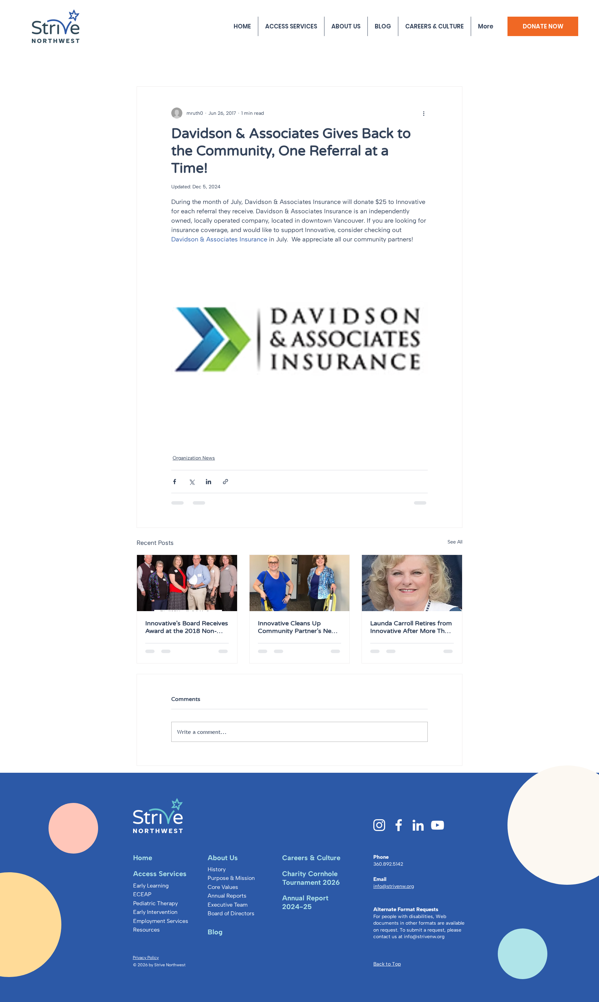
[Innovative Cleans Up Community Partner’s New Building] (300, 583)
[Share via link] (225, 481)
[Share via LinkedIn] (208, 481)
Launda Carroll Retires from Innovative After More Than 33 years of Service (411, 627)
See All (455, 542)
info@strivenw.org (424, 937)
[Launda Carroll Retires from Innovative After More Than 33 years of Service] (412, 583)
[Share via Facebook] (174, 481)
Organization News (194, 458)
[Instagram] (379, 825)
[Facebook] (399, 825)
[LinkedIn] (418, 825)
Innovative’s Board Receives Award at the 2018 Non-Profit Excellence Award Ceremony (186, 627)
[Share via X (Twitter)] (191, 481)
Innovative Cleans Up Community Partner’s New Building (297, 627)
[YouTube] (437, 825)
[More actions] (423, 113)
